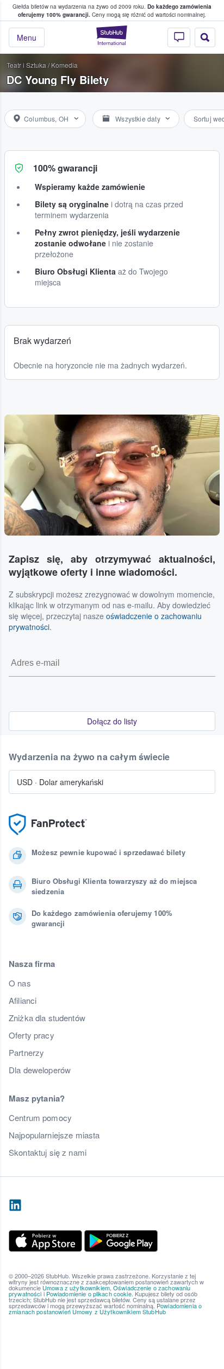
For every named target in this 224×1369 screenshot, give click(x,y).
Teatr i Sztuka (26, 64)
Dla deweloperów (40, 1070)
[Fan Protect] (48, 824)
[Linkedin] (15, 1206)
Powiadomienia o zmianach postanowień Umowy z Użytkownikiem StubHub (105, 1308)
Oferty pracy (31, 1035)
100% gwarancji (65, 168)
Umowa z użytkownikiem (76, 1287)
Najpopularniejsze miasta (54, 1135)
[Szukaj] (205, 37)
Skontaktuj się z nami (47, 1152)
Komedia (64, 64)
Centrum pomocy (40, 1117)
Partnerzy (26, 1052)
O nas (20, 983)
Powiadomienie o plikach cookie (89, 1293)
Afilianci (22, 1000)
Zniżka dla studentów (47, 1018)
